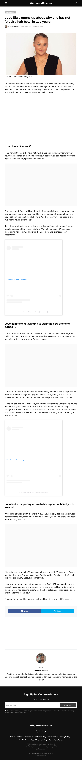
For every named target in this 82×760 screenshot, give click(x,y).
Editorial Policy (40, 737)
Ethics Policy (52, 737)
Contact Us (29, 737)
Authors (20, 737)
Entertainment (10, 12)
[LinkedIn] (45, 731)
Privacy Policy (65, 737)
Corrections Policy (56, 740)
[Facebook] (36, 731)
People (62, 156)
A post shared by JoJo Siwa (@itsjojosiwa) (33, 312)
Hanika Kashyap (40, 670)
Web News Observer (41, 3)
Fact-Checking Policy (39, 740)
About (12, 737)
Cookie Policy (24, 740)
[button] (6, 3)
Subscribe (67, 705)
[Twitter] (41, 731)
